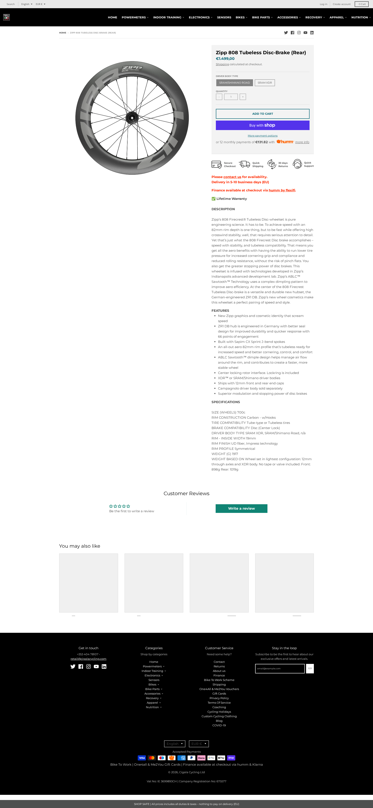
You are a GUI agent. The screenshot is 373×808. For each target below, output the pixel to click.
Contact (219, 661)
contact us (232, 177)
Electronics (152, 675)
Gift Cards (219, 693)
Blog (219, 720)
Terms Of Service (219, 702)
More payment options (263, 135)
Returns (219, 666)
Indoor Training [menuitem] (167, 17)
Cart (362, 4)
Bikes (152, 684)
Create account (342, 4)
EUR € (39, 4)
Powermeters (152, 666)
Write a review (241, 508)
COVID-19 (219, 725)
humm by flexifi (282, 190)
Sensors (154, 680)
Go (310, 668)
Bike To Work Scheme (219, 680)
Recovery (152, 698)
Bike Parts (152, 689)
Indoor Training (152, 671)
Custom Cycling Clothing (219, 716)
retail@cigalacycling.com (88, 658)
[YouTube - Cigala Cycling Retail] (305, 33)
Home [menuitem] (112, 17)
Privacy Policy (219, 698)
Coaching (219, 707)
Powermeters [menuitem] (134, 17)
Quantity (222, 91)
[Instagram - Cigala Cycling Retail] (299, 33)
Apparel (152, 702)
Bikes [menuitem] (240, 17)
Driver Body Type (227, 76)
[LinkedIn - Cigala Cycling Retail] (312, 33)
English (25, 4)
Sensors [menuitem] (224, 17)
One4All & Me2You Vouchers (219, 689)
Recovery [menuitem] (313, 17)
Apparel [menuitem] (337, 17)
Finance (219, 675)
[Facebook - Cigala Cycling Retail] (292, 33)
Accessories (152, 693)
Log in (323, 4)
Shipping (222, 64)
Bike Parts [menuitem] (261, 17)
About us (219, 671)
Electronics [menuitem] (199, 17)
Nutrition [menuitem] (359, 17)
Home (62, 32)
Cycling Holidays (219, 711)
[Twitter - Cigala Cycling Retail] (286, 33)
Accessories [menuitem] (287, 17)
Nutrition (152, 707)
